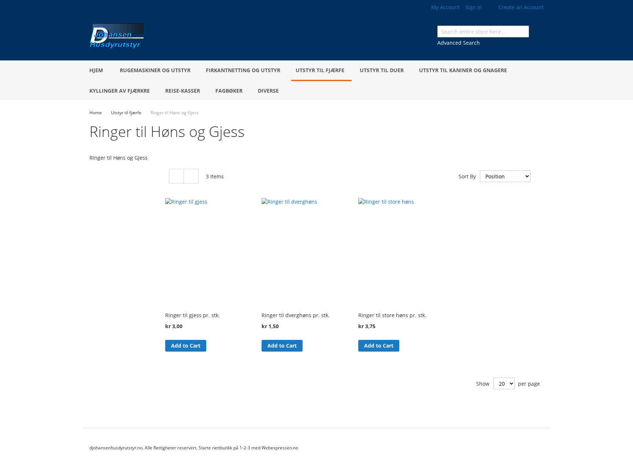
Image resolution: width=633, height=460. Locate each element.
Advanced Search (458, 42)
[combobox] (483, 31)
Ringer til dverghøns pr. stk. (296, 315)
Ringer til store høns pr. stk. (392, 315)
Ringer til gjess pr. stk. (192, 315)
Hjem (96, 70)
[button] (212, 345)
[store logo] (116, 37)
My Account (445, 7)
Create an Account (521, 7)
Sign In (473, 7)
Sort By (467, 176)
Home (96, 113)
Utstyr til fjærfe (126, 113)
